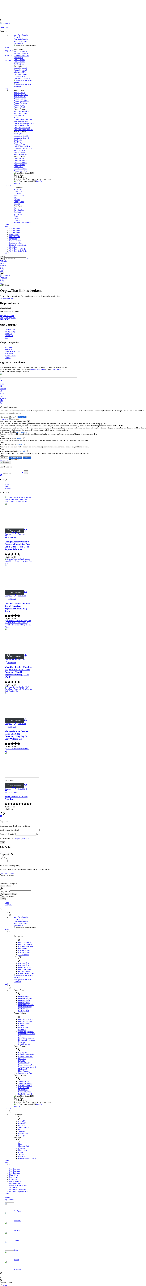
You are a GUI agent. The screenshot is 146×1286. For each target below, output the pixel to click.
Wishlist (7, 1197)
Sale (7, 253)
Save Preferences (15, 457)
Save (2, 886)
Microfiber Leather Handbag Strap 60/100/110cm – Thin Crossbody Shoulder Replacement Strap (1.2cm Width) (18, 672)
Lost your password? (21, 838)
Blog (6, 226)
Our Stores (8, 60)
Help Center (9, 51)
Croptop (7, 358)
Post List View (14, 237)
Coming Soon (19, 202)
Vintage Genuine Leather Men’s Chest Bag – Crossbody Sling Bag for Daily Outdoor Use (16, 735)
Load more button (15, 243)
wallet (7, 486)
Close (8, 886)
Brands (16, 216)
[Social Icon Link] (0, 320)
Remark (19, 438)
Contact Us (18, 191)
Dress (16, 1250)
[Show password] (37, 834)
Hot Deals (8, 347)
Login (2, 842)
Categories (8, 905)
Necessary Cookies (9, 432)
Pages (7, 224)
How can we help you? (8, 884)
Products (8, 185)
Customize (4, 417)
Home (7, 47)
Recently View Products (22, 222)
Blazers (16, 1260)
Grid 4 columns (14, 233)
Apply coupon (5, 894)
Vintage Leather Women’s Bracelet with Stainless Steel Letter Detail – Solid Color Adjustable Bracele (17, 545)
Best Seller (8, 349)
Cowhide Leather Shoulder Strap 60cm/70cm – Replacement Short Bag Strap (17, 607)
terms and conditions (37, 369)
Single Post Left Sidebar (18, 249)
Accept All (22, 417)
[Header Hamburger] (2, 273)
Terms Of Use (10, 330)
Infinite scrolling (15, 241)
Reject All (13, 417)
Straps (7, 484)
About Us (8, 55)
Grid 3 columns (14, 231)
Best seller (17, 1221)
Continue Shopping (7, 873)
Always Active (21, 432)
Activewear (9, 354)
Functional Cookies (9, 438)
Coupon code (5, 892)
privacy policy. (56, 369)
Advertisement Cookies (10, 451)
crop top (7, 488)
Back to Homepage (7, 298)
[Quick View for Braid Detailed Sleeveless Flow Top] (13, 789)
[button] (0, 20)
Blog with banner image (17, 245)
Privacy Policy (10, 332)
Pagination (13, 239)
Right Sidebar (14, 235)
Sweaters (17, 82)
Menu (7, 903)
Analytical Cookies (9, 445)
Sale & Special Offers (12, 351)
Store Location (19, 196)
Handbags (17, 86)
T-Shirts (16, 1240)
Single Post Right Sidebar (18, 251)
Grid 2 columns (14, 228)
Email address (9, 830)
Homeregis (4, 27)
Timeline (17, 200)
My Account (9, 1199)
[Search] (2, 258)
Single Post (13, 247)
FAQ (15, 198)
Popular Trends (10, 356)
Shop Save (39, 181)
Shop (6, 89)
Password (7, 834)
